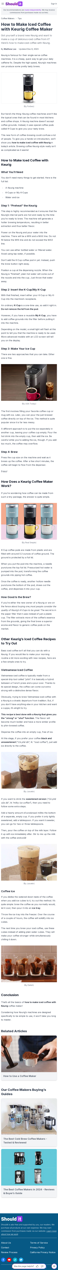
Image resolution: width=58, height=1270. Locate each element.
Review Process (9, 1252)
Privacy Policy (37, 1247)
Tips (20, 18)
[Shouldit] (29, 1218)
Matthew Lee (10, 49)
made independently (33, 10)
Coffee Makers (7, 18)
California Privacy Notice (42, 1252)
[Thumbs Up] (37, 1266)
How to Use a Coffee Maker (19, 1076)
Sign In (54, 4)
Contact (5, 1247)
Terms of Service (39, 1242)
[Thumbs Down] (42, 1266)
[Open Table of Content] (54, 1266)
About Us (6, 1242)
